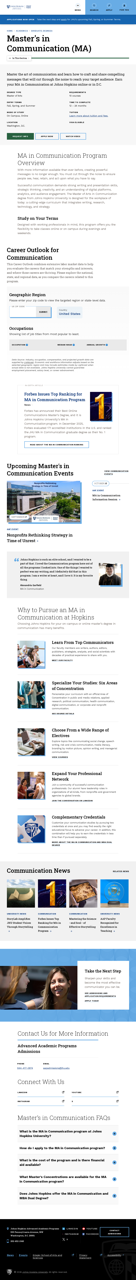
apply (64, 19)
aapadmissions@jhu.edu (55, 1068)
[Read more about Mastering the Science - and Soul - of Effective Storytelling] (83, 893)
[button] (78, 7)
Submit (43, 312)
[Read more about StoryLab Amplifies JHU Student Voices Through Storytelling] (21, 893)
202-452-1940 (17, 1241)
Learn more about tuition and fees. (88, 115)
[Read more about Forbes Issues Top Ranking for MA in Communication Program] (52, 893)
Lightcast (29, 362)
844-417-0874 (25, 1068)
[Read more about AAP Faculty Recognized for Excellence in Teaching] (114, 893)
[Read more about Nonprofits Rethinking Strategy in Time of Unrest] (43, 501)
